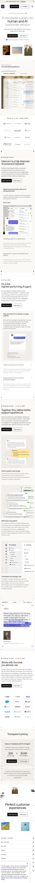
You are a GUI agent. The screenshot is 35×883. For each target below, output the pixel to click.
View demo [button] (23, 36)
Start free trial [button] (14, 6)
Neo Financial (28, 602)
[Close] (27, 864)
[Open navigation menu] (32, 6)
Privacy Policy (17, 878)
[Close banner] (33, 1)
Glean (14, 602)
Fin (23, 31)
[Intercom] (2, 6)
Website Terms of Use (7, 878)
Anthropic (5, 602)
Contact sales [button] (23, 761)
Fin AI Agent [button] (25, 6)
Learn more (6, 202)
